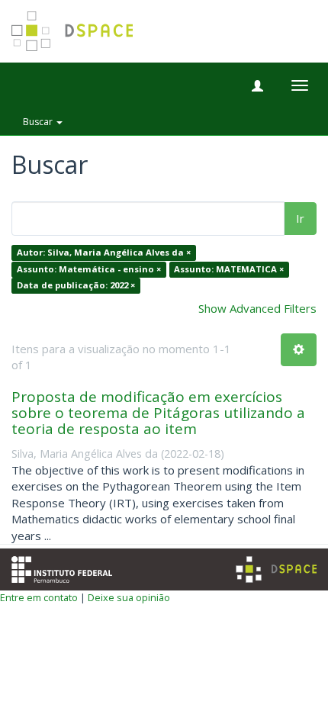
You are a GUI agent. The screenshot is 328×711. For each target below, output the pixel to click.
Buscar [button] (39, 121)
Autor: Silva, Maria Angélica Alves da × (104, 253)
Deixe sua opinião (129, 597)
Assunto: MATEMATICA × (229, 269)
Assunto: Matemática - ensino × (89, 269)
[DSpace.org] (276, 569)
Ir (300, 218)
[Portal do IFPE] (61, 567)
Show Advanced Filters (257, 308)
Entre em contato (39, 597)
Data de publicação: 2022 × (76, 285)
